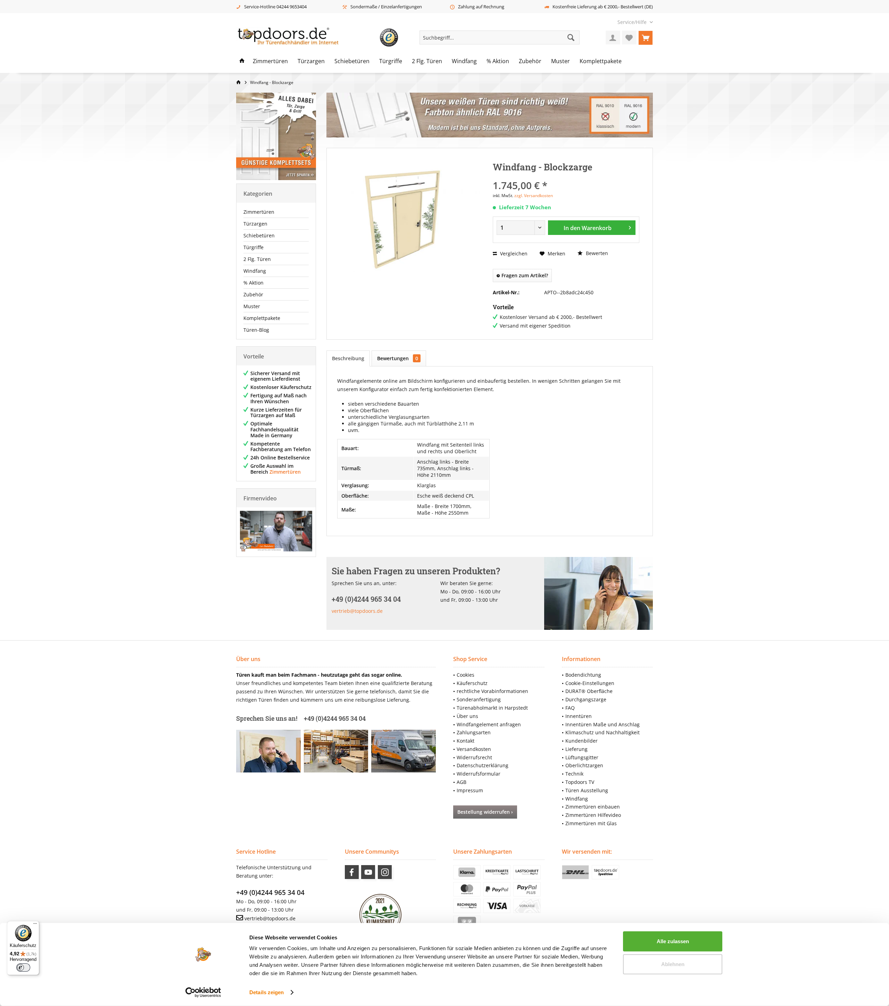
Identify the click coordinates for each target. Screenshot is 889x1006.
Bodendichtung (583, 674)
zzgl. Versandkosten (533, 195)
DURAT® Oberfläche (589, 691)
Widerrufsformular (478, 773)
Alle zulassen (673, 941)
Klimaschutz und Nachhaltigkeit (602, 732)
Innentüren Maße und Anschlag (602, 724)
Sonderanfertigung (479, 699)
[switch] (23, 967)
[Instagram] (385, 872)
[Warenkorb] (645, 37)
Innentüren (578, 716)
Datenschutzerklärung (482, 765)
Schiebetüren (259, 235)
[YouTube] (368, 872)
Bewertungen (397, 358)
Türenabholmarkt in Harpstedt (492, 707)
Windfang (254, 271)
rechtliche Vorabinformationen (492, 691)
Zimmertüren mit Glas (591, 823)
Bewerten (596, 253)
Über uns (467, 716)
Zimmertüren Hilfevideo (593, 815)
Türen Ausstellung (586, 790)
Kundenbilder (581, 740)
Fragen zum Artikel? (524, 275)
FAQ (570, 707)
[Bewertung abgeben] (566, 176)
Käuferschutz (472, 683)
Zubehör (253, 294)
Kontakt (465, 740)
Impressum (470, 790)
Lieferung (576, 749)
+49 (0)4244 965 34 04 (270, 892)
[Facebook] (352, 872)
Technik (574, 773)
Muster (251, 306)
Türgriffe (253, 247)
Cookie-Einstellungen (589, 683)
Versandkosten (474, 749)
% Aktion (253, 282)
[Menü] (35, 925)
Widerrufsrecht (474, 757)
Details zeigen (266, 992)
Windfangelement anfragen (489, 724)
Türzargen (255, 223)
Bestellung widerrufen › (485, 812)
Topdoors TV (579, 782)
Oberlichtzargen (584, 765)
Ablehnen (672, 964)
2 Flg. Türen (257, 259)
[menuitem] (632, 22)
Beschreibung (348, 358)
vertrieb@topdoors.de (357, 611)
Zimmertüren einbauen (592, 806)
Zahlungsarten (474, 732)
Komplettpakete (261, 318)
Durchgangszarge (585, 699)
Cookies (465, 674)
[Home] (242, 61)
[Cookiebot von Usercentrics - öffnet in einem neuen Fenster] (203, 992)
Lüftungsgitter (581, 757)
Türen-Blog (256, 330)
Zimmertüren (258, 212)
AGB (461, 782)
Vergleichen (513, 253)
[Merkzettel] (629, 37)
